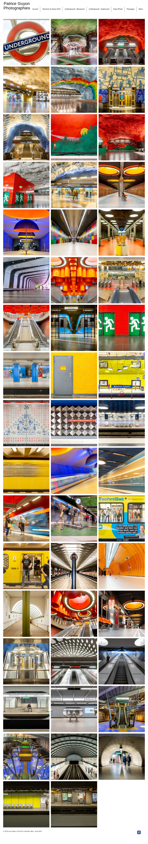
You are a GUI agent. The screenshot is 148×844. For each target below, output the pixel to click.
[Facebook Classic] (139, 832)
